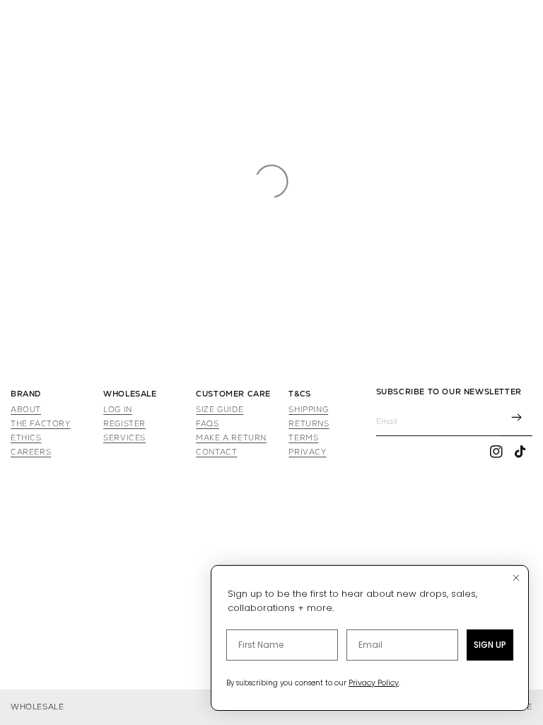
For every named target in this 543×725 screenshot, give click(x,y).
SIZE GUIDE (219, 409)
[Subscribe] (516, 418)
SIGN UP (490, 645)
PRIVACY (307, 452)
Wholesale (37, 707)
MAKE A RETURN (231, 438)
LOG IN (117, 409)
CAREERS (31, 452)
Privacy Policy (374, 682)
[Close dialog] (516, 578)
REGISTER (124, 423)
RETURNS (308, 423)
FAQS (207, 423)
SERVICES (124, 438)
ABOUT (26, 409)
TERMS (303, 438)
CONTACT (216, 452)
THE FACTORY (41, 423)
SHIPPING (308, 409)
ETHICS (26, 438)
